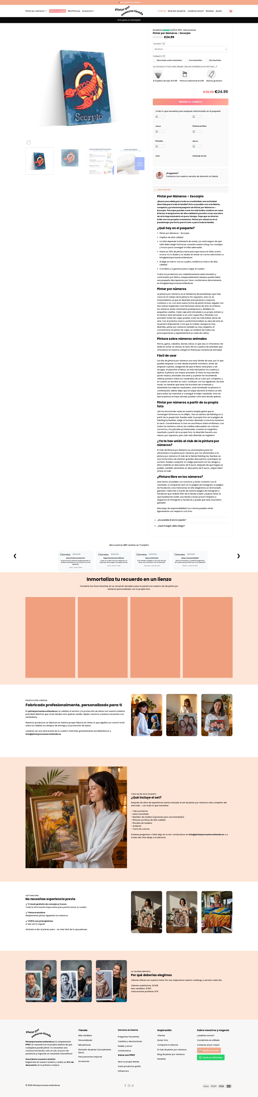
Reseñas (210, 11)
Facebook (188, 499)
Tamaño (162, 43)
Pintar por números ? (35, 11)
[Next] (138, 86)
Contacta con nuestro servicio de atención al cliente (192, 176)
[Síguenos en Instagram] (129, 1085)
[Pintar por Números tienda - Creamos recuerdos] (129, 11)
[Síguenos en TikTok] (132, 1085)
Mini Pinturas (74, 11)
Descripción (164, 189)
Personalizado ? (57, 11)
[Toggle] (155, 189)
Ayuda (219, 11)
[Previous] (31, 86)
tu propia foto (172, 417)
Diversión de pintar (177, 11)
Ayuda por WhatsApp (212, 1057)
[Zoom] (28, 142)
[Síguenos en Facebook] (125, 1085)
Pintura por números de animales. (206, 350)
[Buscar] (225, 11)
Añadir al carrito (190, 101)
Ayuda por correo (211, 1050)
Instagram (175, 499)
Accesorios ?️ (88, 11)
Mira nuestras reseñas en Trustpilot (129, 545)
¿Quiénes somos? (195, 11)
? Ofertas (161, 11)
